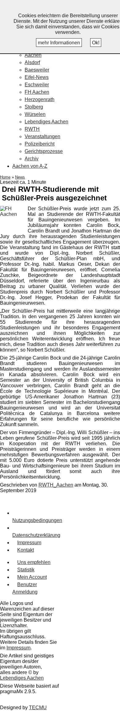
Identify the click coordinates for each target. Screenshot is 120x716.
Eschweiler (37, 84)
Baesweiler (37, 69)
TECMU (38, 707)
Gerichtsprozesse (44, 151)
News (20, 177)
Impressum (29, 542)
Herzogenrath (39, 99)
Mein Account (32, 577)
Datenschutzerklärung (36, 535)
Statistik (25, 569)
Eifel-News (37, 77)
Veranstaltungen (42, 136)
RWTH (32, 129)
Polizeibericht (39, 143)
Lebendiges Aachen (46, 121)
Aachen (33, 55)
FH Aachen (37, 92)
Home (5, 177)
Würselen (35, 114)
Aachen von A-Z (29, 166)
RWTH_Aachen (55, 485)
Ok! (95, 42)
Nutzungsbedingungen (37, 520)
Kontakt (25, 550)
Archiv (31, 158)
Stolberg (34, 106)
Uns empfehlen (33, 562)
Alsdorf (32, 62)
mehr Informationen (59, 42)
